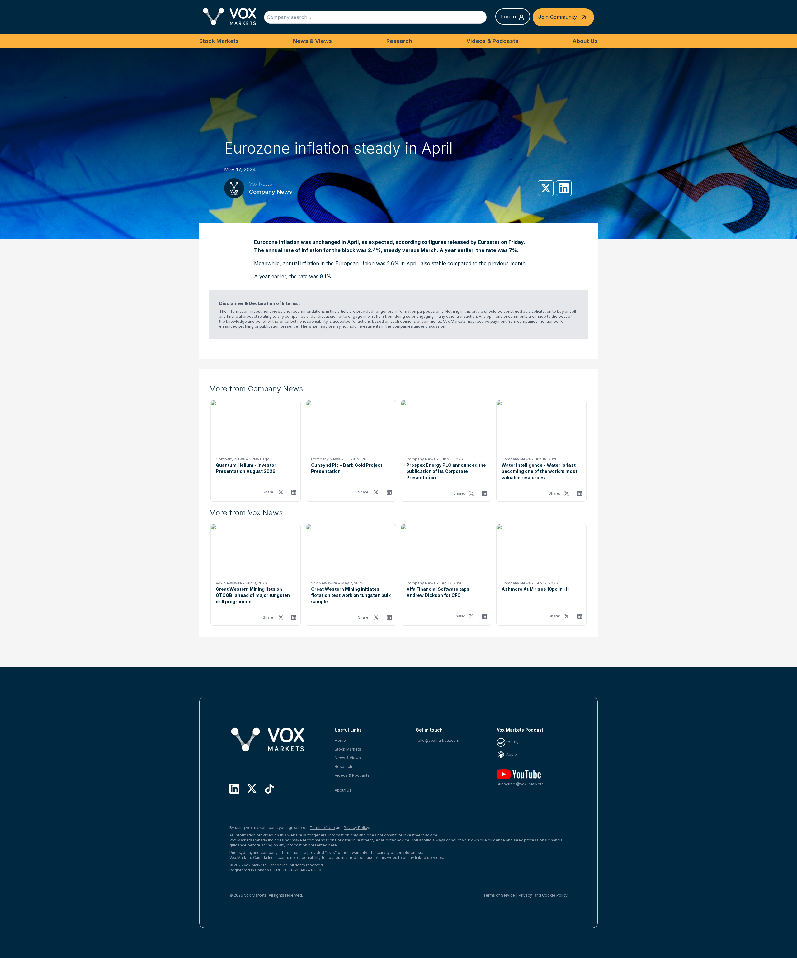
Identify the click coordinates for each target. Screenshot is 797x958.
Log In (508, 16)
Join (557, 16)
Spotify (512, 742)
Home (340, 740)
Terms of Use (322, 827)
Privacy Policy (356, 827)
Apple (511, 754)
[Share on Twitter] (546, 188)
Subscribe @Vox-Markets (520, 784)
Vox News (260, 184)
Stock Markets (219, 41)
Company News (270, 191)
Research (399, 41)
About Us (585, 41)
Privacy (525, 895)
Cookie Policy (555, 895)
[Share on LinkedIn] (564, 188)
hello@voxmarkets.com (437, 740)
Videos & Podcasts (492, 41)
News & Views (312, 41)
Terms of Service (499, 895)
